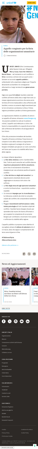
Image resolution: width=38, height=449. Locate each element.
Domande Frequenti (7, 420)
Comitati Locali (6, 393)
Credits (4, 429)
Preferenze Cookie (7, 436)
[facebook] (24, 254)
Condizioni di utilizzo (27, 429)
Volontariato (5, 386)
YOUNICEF (5, 390)
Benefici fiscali (6, 417)
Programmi (5, 363)
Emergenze (5, 366)
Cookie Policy (25, 432)
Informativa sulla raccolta (7, 447)
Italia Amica (5, 373)
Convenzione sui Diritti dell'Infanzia (12, 342)
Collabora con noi (7, 352)
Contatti (4, 346)
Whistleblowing (6, 349)
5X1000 (4, 413)
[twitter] (29, 254)
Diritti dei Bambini (7, 369)
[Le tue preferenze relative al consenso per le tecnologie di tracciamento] (35, 446)
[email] (34, 254)
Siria (6, 45)
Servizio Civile (6, 396)
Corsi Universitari (6, 376)
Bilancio (4, 339)
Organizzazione (6, 336)
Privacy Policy (5, 432)
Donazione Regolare (7, 407)
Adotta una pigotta (7, 410)
